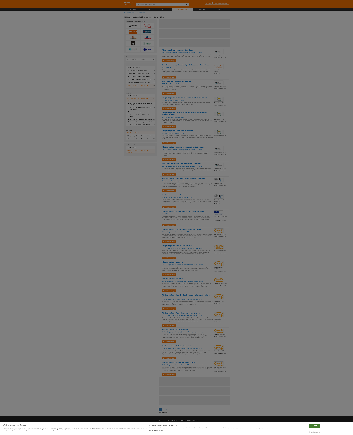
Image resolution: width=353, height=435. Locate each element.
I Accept (314, 426)
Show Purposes (314, 432)
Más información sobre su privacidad (67, 430)
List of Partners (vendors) (156, 430)
